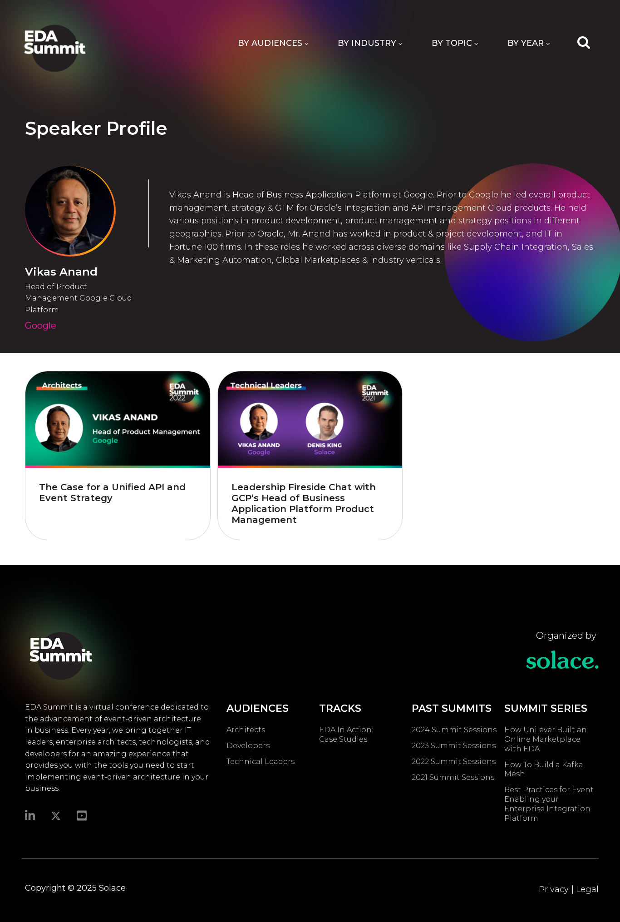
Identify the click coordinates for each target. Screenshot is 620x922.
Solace (112, 888)
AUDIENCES (257, 708)
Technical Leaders (260, 761)
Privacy (554, 889)
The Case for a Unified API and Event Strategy (112, 492)
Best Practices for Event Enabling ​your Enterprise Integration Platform (549, 803)
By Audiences (270, 43)
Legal (587, 889)
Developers (248, 745)
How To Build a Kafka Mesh (543, 769)
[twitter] (56, 815)
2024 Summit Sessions (454, 729)
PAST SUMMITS (452, 708)
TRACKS (340, 708)
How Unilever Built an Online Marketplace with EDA (545, 739)
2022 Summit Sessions (454, 761)
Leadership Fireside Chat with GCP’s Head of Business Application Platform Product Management (303, 503)
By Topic (452, 43)
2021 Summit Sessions (453, 777)
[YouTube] (82, 815)
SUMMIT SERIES (545, 708)
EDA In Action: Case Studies (346, 734)
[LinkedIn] (30, 815)
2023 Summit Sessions (454, 745)
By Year (525, 43)
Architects (245, 729)
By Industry (367, 43)
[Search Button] (583, 41)
